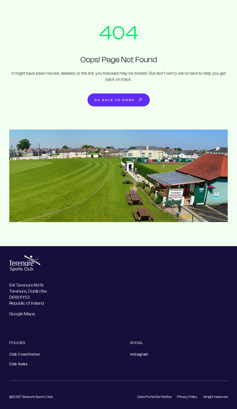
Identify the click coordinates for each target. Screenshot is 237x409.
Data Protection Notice (154, 397)
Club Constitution (24, 354)
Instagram (139, 354)
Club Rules (18, 364)
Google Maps (22, 314)
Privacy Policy (187, 397)
